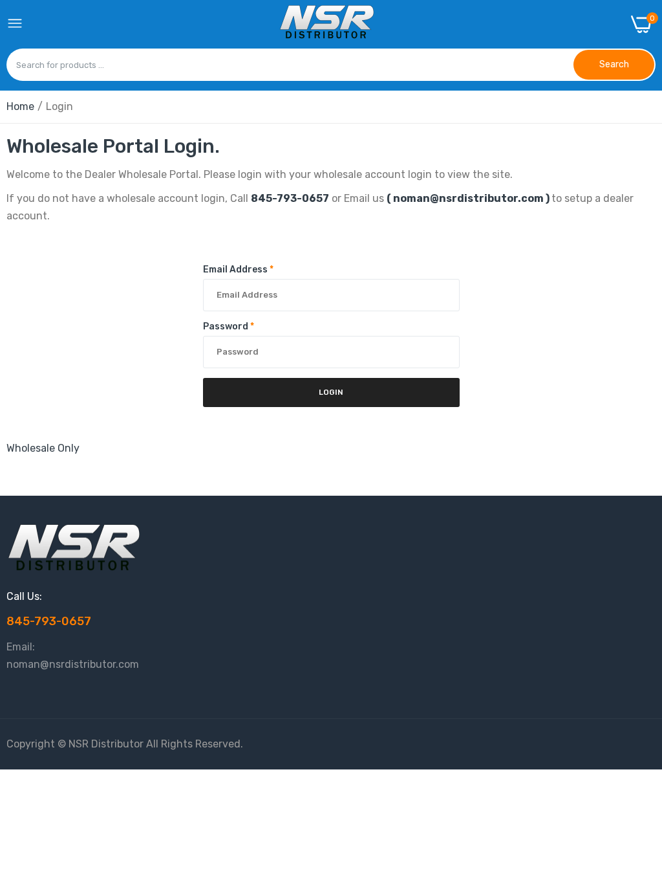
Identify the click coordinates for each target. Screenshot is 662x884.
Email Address (238, 269)
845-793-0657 (290, 198)
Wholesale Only (43, 448)
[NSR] (327, 24)
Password (228, 326)
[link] (636, 777)
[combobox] (290, 65)
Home (20, 106)
